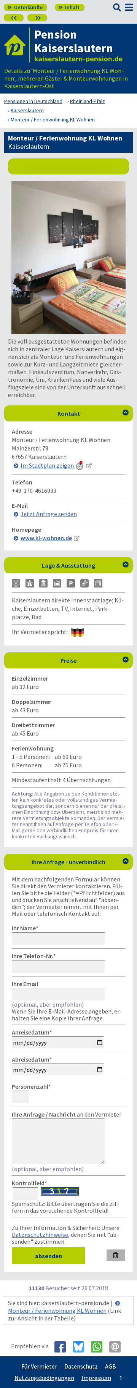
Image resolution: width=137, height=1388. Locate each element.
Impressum (96, 1378)
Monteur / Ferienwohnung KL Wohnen (57, 1310)
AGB (110, 1366)
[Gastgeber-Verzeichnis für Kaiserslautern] (17, 45)
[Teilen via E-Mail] (117, 1346)
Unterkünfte (25, 7)
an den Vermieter (66, 1114)
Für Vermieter (39, 1366)
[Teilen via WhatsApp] (99, 1346)
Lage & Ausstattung (85, 565)
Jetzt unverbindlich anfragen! (72, 166)
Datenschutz (81, 1366)
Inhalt (69, 7)
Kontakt (93, 413)
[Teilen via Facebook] (63, 1346)
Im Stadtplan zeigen (48, 465)
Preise (95, 660)
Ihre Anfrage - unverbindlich (80, 862)
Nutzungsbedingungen (44, 1378)
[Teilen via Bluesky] (81, 1346)
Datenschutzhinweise (40, 1234)
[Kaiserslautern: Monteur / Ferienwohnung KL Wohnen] (68, 332)
